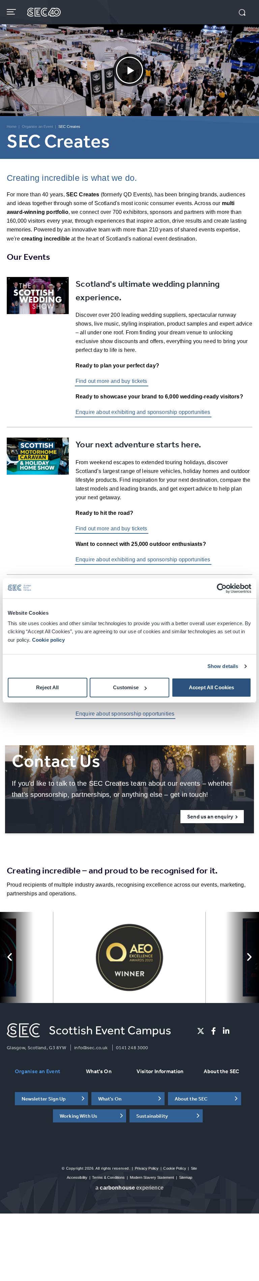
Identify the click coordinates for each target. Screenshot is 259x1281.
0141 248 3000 (132, 1048)
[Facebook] (213, 1031)
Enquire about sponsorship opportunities (125, 714)
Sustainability (152, 1116)
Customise (126, 687)
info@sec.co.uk (91, 1048)
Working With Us (78, 1116)
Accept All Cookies (211, 687)
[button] (242, 13)
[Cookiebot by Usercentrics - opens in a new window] (221, 588)
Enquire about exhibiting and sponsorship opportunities (143, 412)
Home (12, 126)
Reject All (47, 687)
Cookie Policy (174, 1168)
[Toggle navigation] (12, 12)
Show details (222, 666)
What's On (99, 1071)
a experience (129, 1188)
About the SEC (221, 1071)
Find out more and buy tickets (111, 381)
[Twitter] (201, 1031)
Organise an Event (37, 126)
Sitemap (186, 1177)
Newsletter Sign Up (44, 1098)
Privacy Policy (147, 1168)
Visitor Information (160, 1071)
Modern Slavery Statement (152, 1177)
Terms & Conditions (108, 1177)
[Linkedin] (226, 1031)
